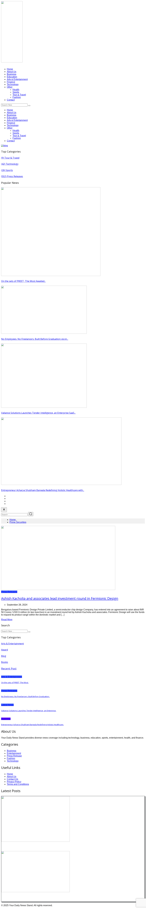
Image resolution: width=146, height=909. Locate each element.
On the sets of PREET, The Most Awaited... (23, 281)
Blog (3, 656)
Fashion (17, 97)
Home (10, 69)
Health (16, 89)
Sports (16, 92)
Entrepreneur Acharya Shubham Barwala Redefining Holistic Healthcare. (32, 724)
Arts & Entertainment (17, 79)
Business (11, 74)
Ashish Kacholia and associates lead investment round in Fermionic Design (59, 598)
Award (4, 649)
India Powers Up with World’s (20, 897)
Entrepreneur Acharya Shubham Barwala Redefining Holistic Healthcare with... (42, 490)
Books (4, 662)
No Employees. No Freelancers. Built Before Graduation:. (25, 696)
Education (12, 77)
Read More (6, 619)
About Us (11, 71)
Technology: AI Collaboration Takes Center (28, 846)
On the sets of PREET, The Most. (15, 682)
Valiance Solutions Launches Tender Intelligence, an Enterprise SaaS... (38, 412)
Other (9, 87)
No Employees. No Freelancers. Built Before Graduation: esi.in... (34, 339)
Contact (11, 100)
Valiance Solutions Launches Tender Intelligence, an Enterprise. (28, 710)
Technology (13, 84)
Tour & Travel (19, 95)
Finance (11, 82)
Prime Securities (18, 522)
